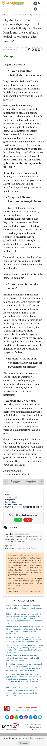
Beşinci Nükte (10, 502)
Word (16, 507)
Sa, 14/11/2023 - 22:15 (21, 534)
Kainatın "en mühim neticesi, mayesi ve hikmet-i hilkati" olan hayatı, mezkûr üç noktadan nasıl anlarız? (21, 693)
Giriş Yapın (21, 548)
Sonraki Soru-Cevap (31, 482)
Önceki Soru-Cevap (15, 482)
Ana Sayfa (4, 15)
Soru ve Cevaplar (17, 15)
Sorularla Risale (11, 497)
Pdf (26, 507)
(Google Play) (20, 710)
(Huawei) (36, 710)
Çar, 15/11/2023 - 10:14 (31, 555)
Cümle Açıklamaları (32, 15)
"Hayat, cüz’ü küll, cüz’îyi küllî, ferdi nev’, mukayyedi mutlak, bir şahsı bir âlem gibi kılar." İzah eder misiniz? (22, 658)
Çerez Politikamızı (23, 738)
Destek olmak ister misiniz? (34, 725)
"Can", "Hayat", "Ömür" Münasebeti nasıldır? (23, 687)
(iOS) (29, 710)
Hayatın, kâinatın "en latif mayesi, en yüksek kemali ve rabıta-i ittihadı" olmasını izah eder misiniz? (24, 608)
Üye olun (34, 548)
